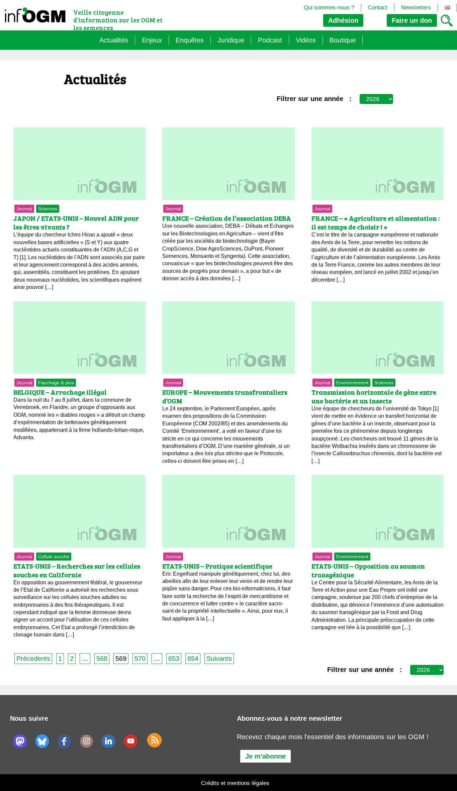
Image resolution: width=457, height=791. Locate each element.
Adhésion (343, 20)
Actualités (113, 40)
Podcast (270, 40)
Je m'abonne (265, 756)
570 (140, 658)
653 (173, 658)
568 (101, 658)
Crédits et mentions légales (235, 783)
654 (192, 658)
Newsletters (416, 7)
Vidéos (306, 40)
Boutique (343, 40)
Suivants (219, 658)
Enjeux (152, 40)
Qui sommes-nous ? (329, 7)
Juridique (230, 40)
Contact (377, 7)
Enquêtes (190, 40)
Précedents (33, 658)
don (412, 20)
